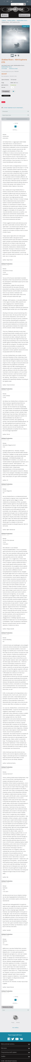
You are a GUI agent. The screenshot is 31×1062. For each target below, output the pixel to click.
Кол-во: (3, 87)
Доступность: (5, 85)
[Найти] (24, 4)
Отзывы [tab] (4, 119)
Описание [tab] (5, 111)
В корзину (6, 91)
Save (4, 102)
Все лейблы (15, 1027)
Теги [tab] (3, 1010)
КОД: (3, 82)
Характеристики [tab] (6, 115)
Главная (4, 20)
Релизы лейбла (11, 20)
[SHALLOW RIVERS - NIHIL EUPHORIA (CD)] (16, 39)
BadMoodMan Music (22, 20)
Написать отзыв (13, 68)
